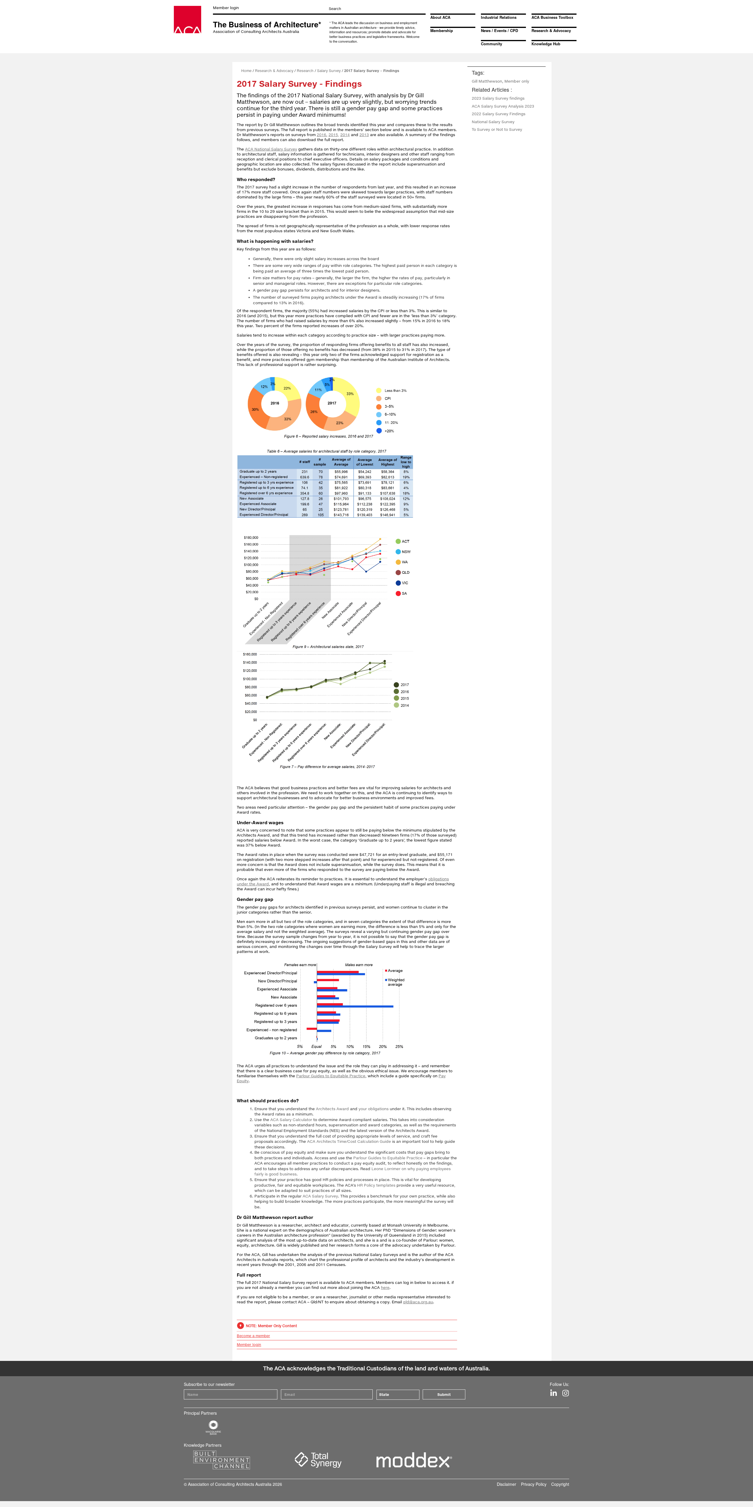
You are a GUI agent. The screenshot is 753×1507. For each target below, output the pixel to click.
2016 (321, 134)
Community (491, 43)
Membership (441, 30)
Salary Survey (329, 70)
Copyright (560, 1484)
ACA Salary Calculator (291, 1119)
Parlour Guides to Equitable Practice (330, 1075)
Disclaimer (506, 1484)
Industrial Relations (499, 17)
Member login (226, 7)
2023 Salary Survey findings (498, 98)
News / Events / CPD (499, 30)
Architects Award (332, 1108)
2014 (345, 134)
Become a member (253, 1336)
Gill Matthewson (487, 81)
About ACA (440, 17)
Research (305, 70)
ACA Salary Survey (320, 1196)
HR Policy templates (376, 1185)
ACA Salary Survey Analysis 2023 (503, 106)
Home (246, 70)
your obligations (374, 1108)
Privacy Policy (534, 1484)
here (385, 1287)
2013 (364, 134)
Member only (516, 81)
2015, (334, 134)
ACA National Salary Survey (271, 149)
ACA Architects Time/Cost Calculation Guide (349, 1141)
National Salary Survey (493, 121)
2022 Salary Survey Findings (498, 113)
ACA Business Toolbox (552, 17)
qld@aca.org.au (418, 1301)
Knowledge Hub (546, 43)
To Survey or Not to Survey (497, 129)
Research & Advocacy (551, 30)
